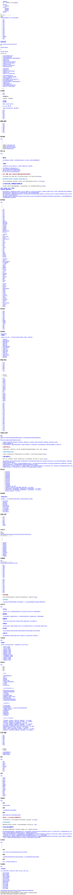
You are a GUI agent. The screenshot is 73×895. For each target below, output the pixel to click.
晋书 (4, 240)
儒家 (4, 311)
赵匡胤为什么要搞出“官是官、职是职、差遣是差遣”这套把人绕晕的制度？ (57, 191)
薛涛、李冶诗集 (6, 302)
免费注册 (16, 2)
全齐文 (4, 284)
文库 (4, 34)
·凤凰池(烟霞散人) (37, 611)
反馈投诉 (28, 890)
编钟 (14, 852)
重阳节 (4, 387)
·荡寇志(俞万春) (44, 625)
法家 (4, 314)
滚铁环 (13, 814)
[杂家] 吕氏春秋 (6, 354)
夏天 (4, 582)
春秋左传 (4, 221)
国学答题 (4, 36)
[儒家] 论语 (5, 339)
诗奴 (4, 577)
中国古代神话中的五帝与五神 (9, 698)
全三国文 (4, 294)
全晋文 (4, 290)
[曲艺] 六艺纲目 (6, 875)
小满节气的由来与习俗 (7, 66)
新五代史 (4, 256)
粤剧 (13, 856)
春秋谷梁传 (5, 223)
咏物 (4, 580)
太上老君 (5, 682)
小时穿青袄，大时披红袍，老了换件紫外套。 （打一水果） (15, 722)
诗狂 (4, 574)
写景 (4, 579)
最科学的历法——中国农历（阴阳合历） (12, 465)
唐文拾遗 (4, 286)
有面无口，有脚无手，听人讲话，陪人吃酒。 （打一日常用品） (16, 727)
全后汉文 (4, 298)
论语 (10, 146)
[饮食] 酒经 (5, 504)
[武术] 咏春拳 (5, 884)
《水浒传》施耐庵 (6, 647)
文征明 (4, 788)
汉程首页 (2, 890)
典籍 (4, 32)
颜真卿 (4, 781)
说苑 (4, 275)
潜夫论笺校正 (5, 262)
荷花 (4, 592)
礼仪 (4, 370)
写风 (4, 588)
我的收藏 (7, 8)
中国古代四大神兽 (7, 697)
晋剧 (22, 856)
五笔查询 (4, 549)
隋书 (4, 252)
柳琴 (26, 852)
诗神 (4, 568)
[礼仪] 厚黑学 (5, 510)
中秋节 (4, 386)
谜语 (4, 522)
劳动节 (4, 396)
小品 (16, 861)
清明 (4, 407)
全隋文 (4, 296)
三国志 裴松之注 (6, 238)
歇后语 (4, 524)
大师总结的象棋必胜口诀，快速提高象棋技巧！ (14, 833)
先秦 (1, 563)
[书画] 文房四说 (6, 877)
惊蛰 (4, 405)
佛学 (4, 326)
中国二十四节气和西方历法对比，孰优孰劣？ (32, 466)
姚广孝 (4, 795)
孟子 (4, 209)
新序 (4, 279)
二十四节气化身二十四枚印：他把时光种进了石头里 (59, 833)
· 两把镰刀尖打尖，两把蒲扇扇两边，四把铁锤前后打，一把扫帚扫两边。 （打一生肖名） (23, 489)
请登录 (12, 2)
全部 (1, 437)
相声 (4, 861)
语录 (4, 31)
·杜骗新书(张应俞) (13, 616)
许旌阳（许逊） (6, 680)
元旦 (4, 392)
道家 (4, 312)
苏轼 (4, 792)
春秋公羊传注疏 (6, 230)
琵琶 (8, 852)
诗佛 (4, 566)
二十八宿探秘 (6, 694)
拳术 (4, 805)
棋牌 (4, 743)
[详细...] (40, 176)
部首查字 (4, 554)
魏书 (4, 246)
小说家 (4, 323)
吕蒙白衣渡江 (6, 712)
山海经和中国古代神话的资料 (9, 700)
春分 (4, 406)
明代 (4, 768)
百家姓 (10, 145)
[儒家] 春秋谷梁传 (6, 346)
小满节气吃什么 (6, 59)
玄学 (4, 325)
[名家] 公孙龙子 (6, 347)
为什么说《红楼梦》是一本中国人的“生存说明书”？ (31, 191)
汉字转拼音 (5, 552)
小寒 (4, 429)
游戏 (4, 744)
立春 (4, 402)
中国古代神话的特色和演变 (8, 691)
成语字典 (21, 534)
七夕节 (4, 384)
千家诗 (4, 292)
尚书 (4, 214)
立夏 (4, 410)
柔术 (9, 805)
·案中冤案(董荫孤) (6, 635)
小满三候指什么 (6, 69)
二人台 (24, 856)
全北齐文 (4, 304)
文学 (4, 25)
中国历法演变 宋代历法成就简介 (40, 463)
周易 (4, 216)
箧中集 (4, 306)
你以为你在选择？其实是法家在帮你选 (31, 193)
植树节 (4, 397)
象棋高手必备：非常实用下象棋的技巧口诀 (36, 833)
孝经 (4, 217)
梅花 (4, 591)
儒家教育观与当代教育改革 (10, 197)
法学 (4, 132)
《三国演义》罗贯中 (7, 649)
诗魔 (4, 567)
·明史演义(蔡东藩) (28, 630)
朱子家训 (13, 146)
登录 (4, 94)
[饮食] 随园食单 (6, 505)
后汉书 (4, 237)
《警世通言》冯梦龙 (7, 652)
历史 (4, 23)
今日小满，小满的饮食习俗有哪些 (9, 76)
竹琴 (22, 852)
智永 (4, 780)
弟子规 (7, 146)
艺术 (4, 26)
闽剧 (27, 856)
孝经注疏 (4, 229)
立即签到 (4, 100)
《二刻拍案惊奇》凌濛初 (8, 656)
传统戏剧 (15, 437)
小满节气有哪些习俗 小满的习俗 (9, 61)
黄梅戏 (6, 856)
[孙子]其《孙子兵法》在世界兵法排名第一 (11, 171)
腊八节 (4, 390)
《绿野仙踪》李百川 (7, 659)
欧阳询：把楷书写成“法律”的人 (33, 831)
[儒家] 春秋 (5, 342)
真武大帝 (5, 678)
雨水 (4, 404)
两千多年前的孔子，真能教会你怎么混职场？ (12, 191)
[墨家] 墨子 (5, 357)
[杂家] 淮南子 (5, 351)
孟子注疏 (4, 232)
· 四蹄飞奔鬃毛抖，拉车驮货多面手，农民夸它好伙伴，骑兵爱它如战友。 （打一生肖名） (23, 488)
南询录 (4, 266)
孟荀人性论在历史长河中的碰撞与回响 (34, 196)
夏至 (4, 413)
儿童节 (4, 399)
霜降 (4, 423)
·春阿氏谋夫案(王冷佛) (14, 635)
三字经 (7, 145)
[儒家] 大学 (5, 344)
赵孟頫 (4, 789)
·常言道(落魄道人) (6, 616)
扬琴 (20, 852)
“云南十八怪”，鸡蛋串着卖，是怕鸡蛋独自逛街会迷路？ (57, 465)
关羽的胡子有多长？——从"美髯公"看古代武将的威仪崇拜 (15, 707)
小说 (4, 519)
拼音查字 (4, 553)
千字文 (13, 145)
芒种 (4, 412)
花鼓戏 (33, 856)
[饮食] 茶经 (5, 503)
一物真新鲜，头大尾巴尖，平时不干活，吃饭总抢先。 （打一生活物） (17, 720)
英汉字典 (25, 534)
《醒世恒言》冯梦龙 (7, 653)
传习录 (4, 264)
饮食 (4, 366)
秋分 (4, 420)
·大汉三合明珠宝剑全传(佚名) (27, 625)
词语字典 (18, 534)
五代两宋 (4, 766)
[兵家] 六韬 (5, 353)
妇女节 (4, 393)
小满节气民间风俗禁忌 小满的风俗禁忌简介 (11, 58)
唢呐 (16, 852)
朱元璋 (4, 794)
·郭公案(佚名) (35, 635)
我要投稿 (4, 11)
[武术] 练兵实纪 (6, 878)
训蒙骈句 (4, 274)
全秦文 (4, 305)
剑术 (7, 805)
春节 (4, 378)
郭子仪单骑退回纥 (7, 706)
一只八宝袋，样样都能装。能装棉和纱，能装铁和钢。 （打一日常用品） (18, 723)
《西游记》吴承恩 (6, 646)
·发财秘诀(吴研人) (33, 616)
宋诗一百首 (5, 295)
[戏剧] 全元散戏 (6, 874)
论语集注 (4, 227)
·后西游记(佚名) (26, 621)
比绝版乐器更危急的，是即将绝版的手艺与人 (14, 831)
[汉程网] (0, 14)
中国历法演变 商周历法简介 (54, 463)
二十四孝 (4, 263)
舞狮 (13, 810)
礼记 (4, 212)
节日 (4, 362)
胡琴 (18, 852)
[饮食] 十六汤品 (6, 506)
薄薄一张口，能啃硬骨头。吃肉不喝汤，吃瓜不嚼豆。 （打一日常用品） (18, 721)
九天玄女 (5, 684)
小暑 (4, 414)
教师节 (4, 394)
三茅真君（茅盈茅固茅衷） (8, 681)
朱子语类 (4, 269)
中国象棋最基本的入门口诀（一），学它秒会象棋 (35, 835)
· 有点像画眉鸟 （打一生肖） (11, 486)
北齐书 (4, 247)
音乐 (4, 735)
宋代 (17, 563)
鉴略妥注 (4, 267)
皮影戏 (19, 856)
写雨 (4, 586)
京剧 (4, 856)
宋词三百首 (13, 147)
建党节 (4, 398)
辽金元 (4, 767)
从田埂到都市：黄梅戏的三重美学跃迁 (12, 836)
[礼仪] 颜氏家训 (6, 509)
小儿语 (4, 270)
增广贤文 (12, 148)
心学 (4, 329)
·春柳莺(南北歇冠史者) (15, 611)
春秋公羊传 (5, 222)
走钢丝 (8, 810)
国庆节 (4, 388)
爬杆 (15, 810)
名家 (4, 317)
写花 (4, 589)
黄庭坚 (4, 786)
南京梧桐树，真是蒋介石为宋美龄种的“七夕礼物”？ (26, 464)
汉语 (4, 24)
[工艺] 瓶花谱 (5, 508)
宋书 (4, 241)
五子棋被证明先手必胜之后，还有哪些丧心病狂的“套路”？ (24, 832)
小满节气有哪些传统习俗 (8, 55)
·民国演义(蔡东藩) (21, 630)
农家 (4, 318)
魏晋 (5, 563)
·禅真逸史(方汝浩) (17, 625)
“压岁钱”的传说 (6, 601)
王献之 (4, 779)
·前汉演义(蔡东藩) (36, 630)
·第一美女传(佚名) (24, 611)
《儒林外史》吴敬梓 (7, 657)
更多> (1, 138)
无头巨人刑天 (6, 685)
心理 (4, 38)
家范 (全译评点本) (6, 261)
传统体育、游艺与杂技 (23, 437)
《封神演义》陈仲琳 (7, 658)
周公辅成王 (5, 711)
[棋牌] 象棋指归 (6, 881)
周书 (4, 248)
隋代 (10, 563)
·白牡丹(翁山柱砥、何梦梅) (8, 625)
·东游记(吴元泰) (12, 621)
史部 (4, 125)
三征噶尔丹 (5, 715)
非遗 (4, 37)
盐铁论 (4, 268)
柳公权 (4, 783)
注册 (4, 93)
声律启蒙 (4, 276)
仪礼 (4, 210)
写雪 (4, 587)
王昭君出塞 (37, 601)
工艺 (4, 369)
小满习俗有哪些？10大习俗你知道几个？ (11, 79)
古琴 (10, 852)
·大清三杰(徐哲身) (37, 625)
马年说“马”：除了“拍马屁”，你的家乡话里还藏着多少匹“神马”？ (18, 463)
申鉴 (4, 272)
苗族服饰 (7, 440)
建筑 (4, 368)
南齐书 (4, 242)
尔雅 (4, 220)
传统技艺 (33, 437)
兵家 (4, 315)
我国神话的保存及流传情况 (8, 690)
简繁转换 (4, 551)
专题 (4, 35)
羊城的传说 (5, 692)
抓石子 (10, 814)
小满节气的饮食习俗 (7, 64)
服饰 (4, 367)
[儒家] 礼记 (5, 352)
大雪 (4, 426)
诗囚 (4, 573)
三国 (4, 762)
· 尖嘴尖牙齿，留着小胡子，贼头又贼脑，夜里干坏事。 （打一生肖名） (19, 487)
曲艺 (18, 437)
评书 (11, 861)
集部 (4, 127)
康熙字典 (6, 534)
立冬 (4, 424)
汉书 (4, 235)
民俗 (4, 22)
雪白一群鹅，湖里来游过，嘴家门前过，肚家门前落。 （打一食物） (17, 725)
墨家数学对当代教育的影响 (48, 196)
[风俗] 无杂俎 (5, 500)
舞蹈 (4, 736)
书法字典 (14, 534)
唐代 (12, 563)
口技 (4, 810)
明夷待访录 (5, 258)
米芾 (4, 787)
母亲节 (4, 400)
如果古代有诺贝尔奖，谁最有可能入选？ (11, 192)
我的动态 (5, 4)
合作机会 (13, 890)
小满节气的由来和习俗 (7, 77)
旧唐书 (4, 253)
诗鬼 (4, 571)
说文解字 (10, 534)
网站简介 (6, 890)
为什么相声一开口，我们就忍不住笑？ (51, 831)
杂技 (4, 742)
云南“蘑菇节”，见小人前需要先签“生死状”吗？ (32, 465)
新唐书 (4, 254)
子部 (4, 126)
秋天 (4, 583)
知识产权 (17, 890)
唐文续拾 (4, 283)
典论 (4, 281)
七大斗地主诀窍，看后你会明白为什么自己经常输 (28, 837)
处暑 (4, 418)
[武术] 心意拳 (5, 883)
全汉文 (4, 301)
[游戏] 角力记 (5, 882)
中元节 (4, 385)
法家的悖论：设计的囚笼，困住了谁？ (47, 193)
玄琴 (24, 852)
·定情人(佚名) (30, 611)
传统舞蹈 (11, 437)
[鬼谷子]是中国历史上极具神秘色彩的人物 (11, 169)
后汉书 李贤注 (5, 236)
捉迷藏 (19, 814)
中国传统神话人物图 (7, 695)
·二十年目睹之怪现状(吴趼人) (23, 616)
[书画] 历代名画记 (6, 876)
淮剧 (36, 856)
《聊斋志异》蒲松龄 (7, 650)
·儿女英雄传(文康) (28, 635)
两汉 (3, 563)
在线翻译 (4, 555)
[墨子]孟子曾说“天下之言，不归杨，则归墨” (12, 170)
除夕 (4, 391)
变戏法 (11, 810)
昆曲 (17, 856)
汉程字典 (2, 534)
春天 (4, 581)
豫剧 (11, 856)
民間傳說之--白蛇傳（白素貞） (9, 696)
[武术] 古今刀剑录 (6, 880)
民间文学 (4, 437)
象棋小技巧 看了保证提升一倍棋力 (53, 836)
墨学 (4, 131)
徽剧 (31, 856)
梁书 (4, 243)
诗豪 (4, 575)
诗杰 (4, 572)
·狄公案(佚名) (22, 635)
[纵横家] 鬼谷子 (6, 341)
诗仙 (4, 565)
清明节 (4, 381)
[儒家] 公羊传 (5, 350)
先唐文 (4, 293)
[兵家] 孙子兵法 (6, 340)
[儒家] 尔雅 (5, 345)
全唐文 (4, 289)
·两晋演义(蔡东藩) (13, 630)
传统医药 (37, 437)
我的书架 (7, 9)
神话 (4, 520)
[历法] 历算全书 (6, 511)
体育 (4, 29)
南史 (4, 250)
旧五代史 (4, 255)
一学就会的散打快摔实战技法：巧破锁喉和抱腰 (32, 836)
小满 (4, 411)
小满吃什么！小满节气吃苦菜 (9, 65)
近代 (4, 770)
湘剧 (29, 856)
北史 (4, 249)
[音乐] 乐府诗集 (6, 872)
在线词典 (4, 547)
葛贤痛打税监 (42, 601)
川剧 (15, 856)
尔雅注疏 (4, 228)
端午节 (4, 382)
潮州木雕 (19, 440)
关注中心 (4, 7)
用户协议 (20, 890)
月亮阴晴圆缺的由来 (7, 675)
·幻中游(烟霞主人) (33, 621)
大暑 (4, 416)
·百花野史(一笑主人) (7, 611)
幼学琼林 (8, 148)
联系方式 (9, 890)
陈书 (4, 244)
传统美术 (29, 437)
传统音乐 (8, 437)
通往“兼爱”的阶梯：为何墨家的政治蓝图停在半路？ (13, 193)
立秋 (4, 417)
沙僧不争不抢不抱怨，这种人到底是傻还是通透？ (29, 192)
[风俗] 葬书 (5, 502)
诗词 (4, 516)
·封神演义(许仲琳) (19, 621)
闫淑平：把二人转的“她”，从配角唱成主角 (13, 835)
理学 (4, 327)
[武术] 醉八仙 (5, 887)
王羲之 (4, 777)
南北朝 (8, 563)
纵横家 (4, 320)
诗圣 (4, 569)
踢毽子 (4, 814)
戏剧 (4, 737)
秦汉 (4, 761)
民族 (4, 364)
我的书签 (7, 10)
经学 (4, 324)
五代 (15, 563)
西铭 (4, 278)
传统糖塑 (11, 440)
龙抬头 (4, 380)
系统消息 (7, 5)
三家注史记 (5, 234)
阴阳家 (4, 321)
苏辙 (4, 793)
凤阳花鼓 (15, 440)
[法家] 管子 (5, 348)
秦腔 (38, 856)
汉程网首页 (5, 1)
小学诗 (4, 260)
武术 (4, 741)
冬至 (4, 428)
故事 (4, 521)
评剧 (9, 856)
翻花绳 (16, 814)
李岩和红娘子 (6, 713)
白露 (4, 419)
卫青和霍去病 (6, 710)
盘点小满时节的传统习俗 (8, 80)
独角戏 (13, 861)
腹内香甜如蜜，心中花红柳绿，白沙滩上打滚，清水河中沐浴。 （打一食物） (19, 726)
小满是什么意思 (6, 72)
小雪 (4, 425)
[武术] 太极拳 (5, 888)
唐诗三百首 (8, 147)
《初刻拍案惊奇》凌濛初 (8, 655)
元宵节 (4, 379)
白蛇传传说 (2, 440)
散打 (5, 805)
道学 (4, 129)
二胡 (6, 852)
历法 (4, 30)
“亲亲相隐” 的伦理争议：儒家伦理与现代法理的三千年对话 (15, 196)
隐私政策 (24, 890)
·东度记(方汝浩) (6, 621)
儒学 (4, 128)
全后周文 (4, 300)
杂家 (4, 319)
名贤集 (4, 280)
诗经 (4, 215)
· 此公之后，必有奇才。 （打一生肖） (12, 490)
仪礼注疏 (4, 224)
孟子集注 (4, 226)
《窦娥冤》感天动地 (7, 709)
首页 (4, 19)
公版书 (4, 525)
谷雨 (4, 408)
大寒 (4, 430)
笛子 (12, 852)
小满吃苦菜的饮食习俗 (7, 83)
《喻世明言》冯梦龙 (7, 651)
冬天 (4, 585)
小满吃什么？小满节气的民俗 (9, 62)
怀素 (4, 782)
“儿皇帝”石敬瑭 (6, 705)
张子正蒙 (4, 273)
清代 (4, 769)
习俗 (4, 363)
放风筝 (7, 814)
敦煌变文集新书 (6, 288)
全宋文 (4, 287)
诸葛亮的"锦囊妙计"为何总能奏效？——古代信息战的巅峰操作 (22, 601)
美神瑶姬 (5, 679)
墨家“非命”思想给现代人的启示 (61, 193)
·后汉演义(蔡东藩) (6, 630)
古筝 (4, 852)
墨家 (4, 313)
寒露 (4, 422)
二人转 (6, 861)
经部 (4, 123)
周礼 (4, 211)
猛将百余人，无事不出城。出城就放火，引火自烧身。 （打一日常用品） (18, 729)
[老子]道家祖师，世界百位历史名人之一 (11, 168)
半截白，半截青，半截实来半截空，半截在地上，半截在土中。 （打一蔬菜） (19, 728)
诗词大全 (29, 534)
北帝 (4, 676)
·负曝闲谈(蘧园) (40, 616)
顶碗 (6, 810)
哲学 (4, 28)
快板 (9, 861)
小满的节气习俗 (6, 60)
